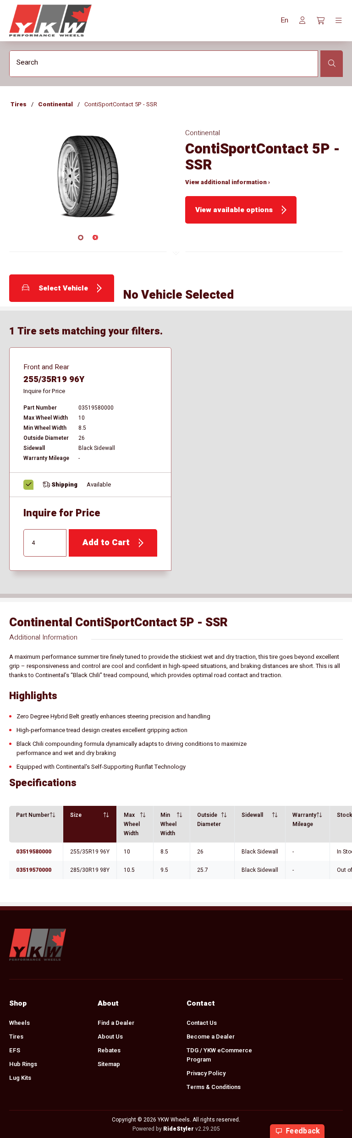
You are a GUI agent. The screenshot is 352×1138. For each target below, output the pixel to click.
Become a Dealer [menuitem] (211, 1036)
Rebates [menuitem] (109, 1050)
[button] (284, 20)
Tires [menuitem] (16, 1036)
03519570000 (33, 870)
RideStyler (178, 1129)
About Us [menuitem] (110, 1036)
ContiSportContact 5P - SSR (120, 104)
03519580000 (33, 852)
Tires (19, 104)
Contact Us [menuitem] (202, 1022)
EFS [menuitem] (14, 1050)
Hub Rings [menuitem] (23, 1064)
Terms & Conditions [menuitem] (214, 1087)
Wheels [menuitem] (19, 1022)
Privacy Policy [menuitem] (206, 1073)
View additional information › (227, 182)
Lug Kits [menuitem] (20, 1077)
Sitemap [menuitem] (109, 1064)
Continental (55, 104)
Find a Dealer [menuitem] (116, 1022)
